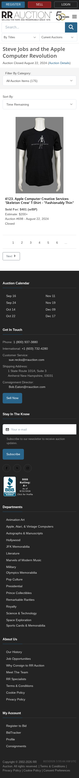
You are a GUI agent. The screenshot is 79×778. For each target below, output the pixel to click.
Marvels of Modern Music (23, 560)
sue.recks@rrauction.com (26, 359)
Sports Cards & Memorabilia (25, 625)
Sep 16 (11, 296)
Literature (13, 553)
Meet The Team (17, 672)
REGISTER (13, 4)
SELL (39, 4)
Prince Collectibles (19, 593)
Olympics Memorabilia (21, 572)
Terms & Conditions (19, 686)
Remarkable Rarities (20, 599)
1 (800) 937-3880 (25, 342)
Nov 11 (50, 296)
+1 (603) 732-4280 (35, 348)
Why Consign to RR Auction (25, 665)
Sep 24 (11, 302)
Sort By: (8, 96)
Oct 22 (10, 316)
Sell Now (12, 398)
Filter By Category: (18, 73)
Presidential (14, 586)
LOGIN (65, 4)
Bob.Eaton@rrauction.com (27, 387)
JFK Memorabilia (18, 546)
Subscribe (13, 454)
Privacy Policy (15, 699)
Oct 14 (10, 309)
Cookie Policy (15, 692)
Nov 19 (51, 302)
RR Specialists (16, 679)
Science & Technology (21, 613)
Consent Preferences (56, 770)
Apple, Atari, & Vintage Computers (29, 526)
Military (11, 567)
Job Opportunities (18, 658)
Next (9, 256)
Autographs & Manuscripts (24, 533)
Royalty (11, 606)
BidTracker (13, 732)
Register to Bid (16, 726)
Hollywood (13, 540)
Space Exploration (18, 620)
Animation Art (15, 519)
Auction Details (59, 63)
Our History (14, 652)
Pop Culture (14, 579)
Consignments (16, 746)
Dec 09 (51, 309)
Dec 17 (51, 316)
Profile (10, 739)
